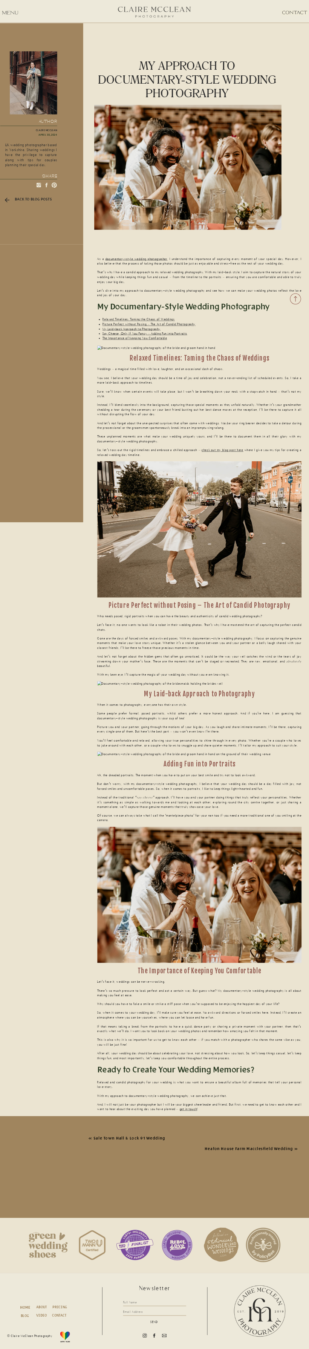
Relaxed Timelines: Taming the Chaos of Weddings (138, 319)
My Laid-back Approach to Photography (131, 328)
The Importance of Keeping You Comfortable (134, 338)
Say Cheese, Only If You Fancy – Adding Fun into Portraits (144, 333)
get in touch (188, 1109)
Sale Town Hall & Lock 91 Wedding (129, 1138)
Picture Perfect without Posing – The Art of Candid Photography (149, 324)
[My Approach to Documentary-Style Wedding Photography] (187, 167)
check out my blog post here (222, 450)
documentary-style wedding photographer (136, 259)
